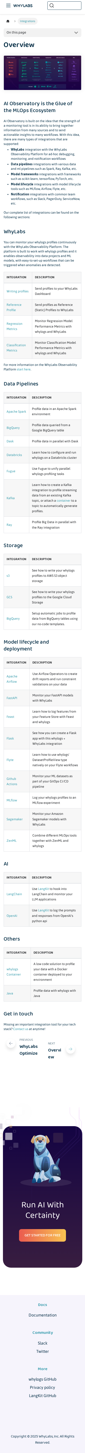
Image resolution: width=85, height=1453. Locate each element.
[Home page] (8, 21)
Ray (9, 525)
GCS (9, 597)
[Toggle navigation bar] (8, 5)
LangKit (43, 889)
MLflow (12, 800)
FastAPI (12, 698)
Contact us (20, 1029)
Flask (10, 738)
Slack (42, 1343)
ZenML (12, 840)
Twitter (42, 1351)
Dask (10, 441)
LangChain (14, 894)
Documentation (43, 1315)
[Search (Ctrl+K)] (64, 5)
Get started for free (42, 1235)
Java (10, 993)
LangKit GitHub (42, 1395)
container (63, 500)
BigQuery (13, 428)
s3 (8, 575)
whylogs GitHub (42, 1379)
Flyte (10, 760)
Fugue (11, 471)
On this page (16, 32)
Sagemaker (15, 819)
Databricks (14, 455)
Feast (10, 717)
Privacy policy (42, 1387)
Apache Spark (16, 411)
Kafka (11, 498)
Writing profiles (18, 291)
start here (24, 369)
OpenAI (12, 916)
